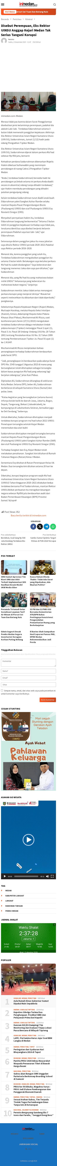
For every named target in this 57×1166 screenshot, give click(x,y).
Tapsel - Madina (35, 1097)
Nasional (17, 1071)
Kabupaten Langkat (14, 896)
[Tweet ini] (40, 527)
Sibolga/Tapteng (27, 1010)
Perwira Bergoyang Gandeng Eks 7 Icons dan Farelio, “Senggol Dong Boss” (33, 1114)
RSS (29, 1149)
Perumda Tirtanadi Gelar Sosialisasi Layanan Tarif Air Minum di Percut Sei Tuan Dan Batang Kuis (13, 613)
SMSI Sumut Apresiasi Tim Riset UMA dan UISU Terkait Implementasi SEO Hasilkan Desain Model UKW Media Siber (13, 582)
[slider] (26, 876)
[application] (28, 840)
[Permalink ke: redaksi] (4, 40)
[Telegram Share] (46, 527)
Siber (41, 1134)
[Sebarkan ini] (33, 527)
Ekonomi (17, 1058)
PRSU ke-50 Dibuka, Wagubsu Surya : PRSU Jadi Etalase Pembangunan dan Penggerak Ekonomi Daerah (32, 1089)
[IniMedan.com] (28, 4)
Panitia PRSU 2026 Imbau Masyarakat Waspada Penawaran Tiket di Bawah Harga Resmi (32, 1064)
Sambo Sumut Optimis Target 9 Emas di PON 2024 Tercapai (43, 537)
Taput (32, 1047)
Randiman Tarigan (14, 906)
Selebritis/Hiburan (30, 1110)
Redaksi (14, 1134)
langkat (9, 901)
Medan (24, 998)
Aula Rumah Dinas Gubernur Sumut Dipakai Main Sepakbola (31, 1002)
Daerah (16, 1010)
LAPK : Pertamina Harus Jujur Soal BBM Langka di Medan (33, 1039)
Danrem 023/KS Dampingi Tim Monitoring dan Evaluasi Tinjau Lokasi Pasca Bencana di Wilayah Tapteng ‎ (32, 1028)
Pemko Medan (11, 911)
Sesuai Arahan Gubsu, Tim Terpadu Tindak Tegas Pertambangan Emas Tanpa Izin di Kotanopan (31, 1102)
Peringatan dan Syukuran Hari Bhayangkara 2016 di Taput (29, 1051)
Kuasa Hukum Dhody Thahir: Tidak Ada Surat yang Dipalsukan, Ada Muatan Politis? (41, 580)
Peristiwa (32, 998)
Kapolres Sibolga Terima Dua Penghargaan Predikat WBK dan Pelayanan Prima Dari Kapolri (30, 1015)
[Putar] (4, 876)
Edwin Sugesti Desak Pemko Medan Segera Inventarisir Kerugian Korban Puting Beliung (12, 635)
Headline (17, 998)
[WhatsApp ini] (53, 527)
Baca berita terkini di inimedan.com (28, 515)
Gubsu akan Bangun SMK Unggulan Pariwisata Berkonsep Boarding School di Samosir (33, 1076)
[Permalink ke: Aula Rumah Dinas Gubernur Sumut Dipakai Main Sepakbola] (28, 979)
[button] (28, 840)
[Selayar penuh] (52, 876)
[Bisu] (47, 876)
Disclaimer (28, 1138)
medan (8, 890)
